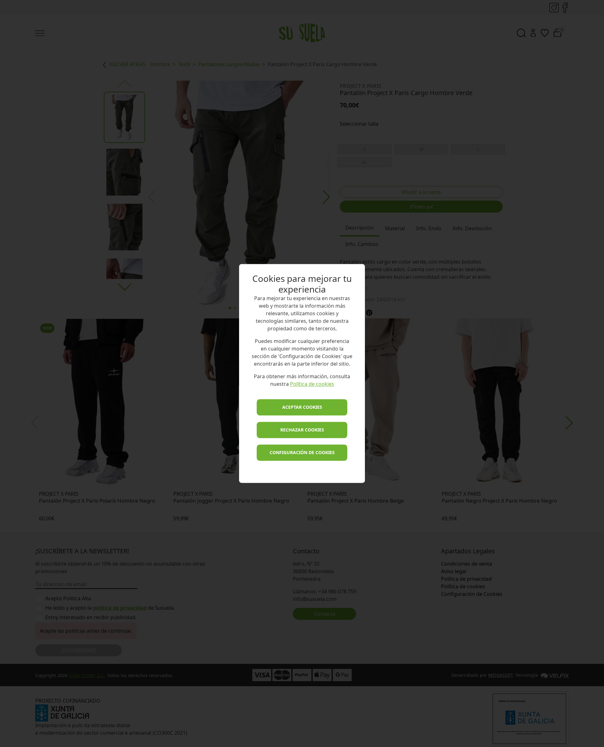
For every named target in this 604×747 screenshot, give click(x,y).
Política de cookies (312, 384)
